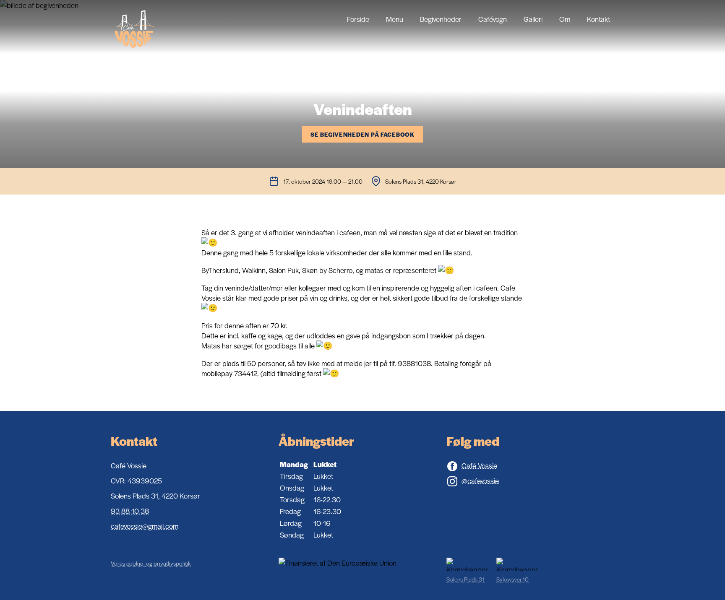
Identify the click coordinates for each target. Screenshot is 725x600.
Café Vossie (479, 465)
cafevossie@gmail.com (144, 526)
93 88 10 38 (130, 511)
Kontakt (598, 19)
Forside (358, 19)
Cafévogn (492, 19)
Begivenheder (441, 19)
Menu (394, 19)
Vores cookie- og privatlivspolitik (151, 563)
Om (564, 19)
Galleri (533, 19)
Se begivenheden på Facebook (362, 134)
